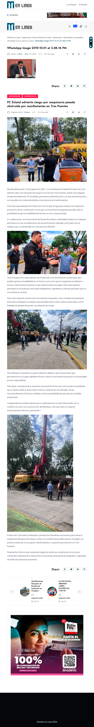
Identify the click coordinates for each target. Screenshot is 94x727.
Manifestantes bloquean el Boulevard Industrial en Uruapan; (37, 586)
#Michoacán (14, 96)
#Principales (30, 96)
